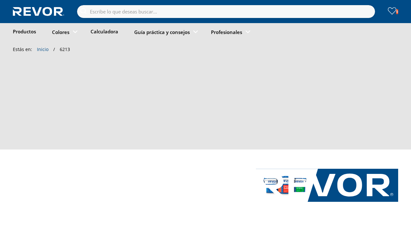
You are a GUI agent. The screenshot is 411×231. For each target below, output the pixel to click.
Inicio (42, 49)
